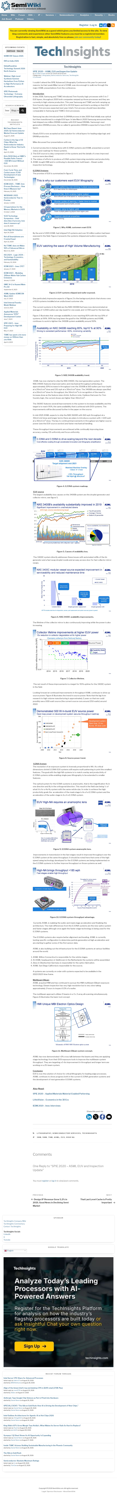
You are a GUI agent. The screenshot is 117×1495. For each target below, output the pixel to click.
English (10, 1250)
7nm (50, 1137)
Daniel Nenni (15, 1400)
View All (20, 51)
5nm (45, 1137)
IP (39, 15)
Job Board (7, 19)
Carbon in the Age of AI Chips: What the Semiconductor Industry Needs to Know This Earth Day (14, 145)
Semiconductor (66, 15)
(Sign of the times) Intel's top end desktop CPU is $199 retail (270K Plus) (33, 1388)
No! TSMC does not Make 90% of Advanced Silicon (14, 247)
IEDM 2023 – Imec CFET (14, 266)
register (45, 1181)
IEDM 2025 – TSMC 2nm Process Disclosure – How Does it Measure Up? (14, 186)
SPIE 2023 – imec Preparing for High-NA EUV (13, 325)
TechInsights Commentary (14, 1224)
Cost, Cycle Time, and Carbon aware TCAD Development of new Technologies (13, 173)
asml (57, 1137)
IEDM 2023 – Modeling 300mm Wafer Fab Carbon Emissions (15, 275)
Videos (30, 19)
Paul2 (16, 1428)
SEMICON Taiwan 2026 (13, 56)
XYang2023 (18, 1418)
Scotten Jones (40, 73)
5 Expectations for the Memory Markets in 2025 (14, 208)
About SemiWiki (69, 1491)
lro (15, 1463)
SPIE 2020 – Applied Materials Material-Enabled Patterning (61, 1093)
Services (50, 15)
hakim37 (17, 1380)
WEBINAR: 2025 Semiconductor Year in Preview (13, 197)
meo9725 (17, 1390)
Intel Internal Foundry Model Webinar (12, 304)
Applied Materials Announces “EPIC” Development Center (12, 314)
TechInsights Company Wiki (15, 1221)
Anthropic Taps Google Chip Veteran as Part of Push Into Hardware (31, 1398)
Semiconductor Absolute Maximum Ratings (21, 1461)
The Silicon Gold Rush (12, 1453)
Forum (22, 15)
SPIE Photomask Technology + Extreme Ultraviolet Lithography (13, 94)
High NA (70, 1137)
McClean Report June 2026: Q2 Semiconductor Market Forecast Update (14, 130)
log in (54, 1181)
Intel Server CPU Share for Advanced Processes (23, 1378)
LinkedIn (7, 1234)
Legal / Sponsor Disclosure (52, 1491)
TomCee (14, 1465)
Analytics (84, 15)
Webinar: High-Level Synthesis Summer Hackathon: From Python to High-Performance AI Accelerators (14, 81)
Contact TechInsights (12, 1226)
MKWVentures (16, 1383)
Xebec (13, 1393)
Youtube (7, 1240)
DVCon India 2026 (11, 61)
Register (84, 25)
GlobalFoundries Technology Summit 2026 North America (14, 68)
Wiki (13, 15)
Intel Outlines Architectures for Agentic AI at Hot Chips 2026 (29, 1415)
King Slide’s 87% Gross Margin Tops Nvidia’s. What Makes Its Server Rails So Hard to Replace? (42, 1426)
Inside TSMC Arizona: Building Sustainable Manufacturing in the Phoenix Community (38, 1445)
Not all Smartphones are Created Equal (14, 238)
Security (99, 15)
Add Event (11, 51)
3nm (39, 1137)
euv (63, 1137)
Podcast (19, 19)
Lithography (46, 75)
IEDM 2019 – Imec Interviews (46, 1105)
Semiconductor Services (60, 75)
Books (111, 15)
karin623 (14, 1430)
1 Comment (37, 77)
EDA (30, 15)
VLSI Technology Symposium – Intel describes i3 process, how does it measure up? (14, 219)
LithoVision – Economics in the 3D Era (51, 1099)
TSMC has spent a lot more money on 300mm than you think (15, 337)
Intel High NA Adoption (13, 230)
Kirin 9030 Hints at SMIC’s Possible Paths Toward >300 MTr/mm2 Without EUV (15, 159)
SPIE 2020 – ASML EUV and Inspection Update (55, 71)
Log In (93, 25)
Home (4, 15)
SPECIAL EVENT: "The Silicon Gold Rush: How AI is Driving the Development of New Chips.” (41, 1406)
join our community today (87, 37)
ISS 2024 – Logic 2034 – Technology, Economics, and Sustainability (14, 257)
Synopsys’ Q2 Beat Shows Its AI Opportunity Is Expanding (27, 1435)
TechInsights (74, 75)
